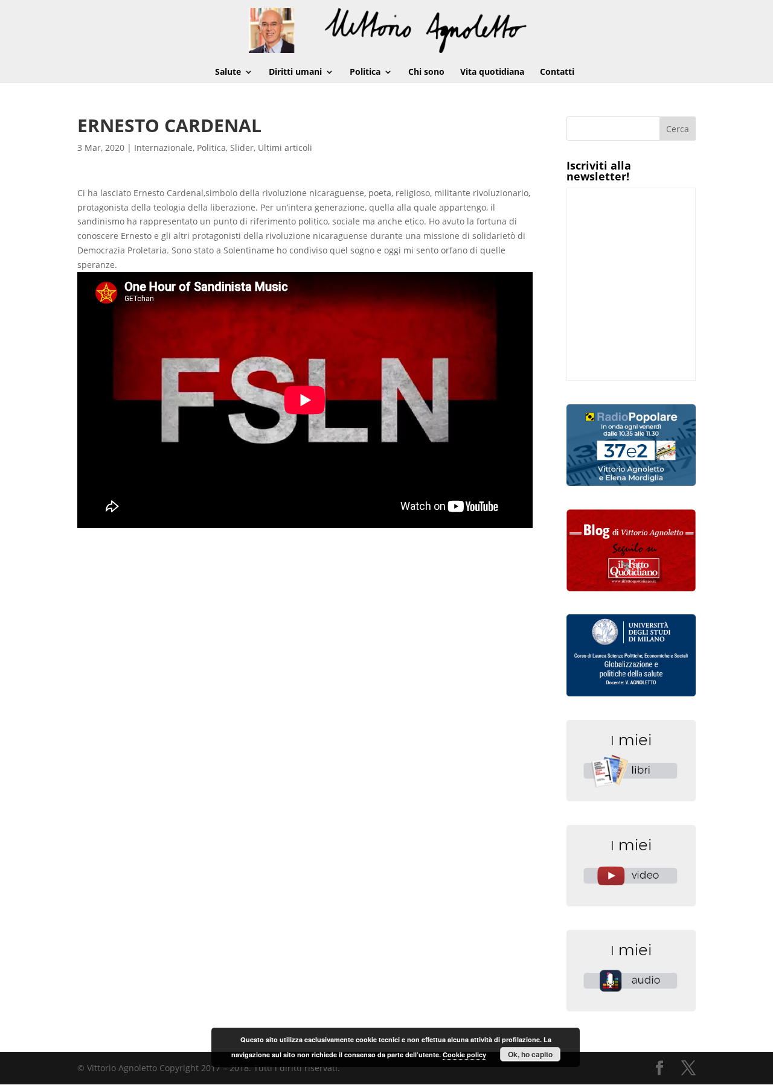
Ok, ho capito (530, 1054)
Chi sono (426, 72)
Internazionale (163, 147)
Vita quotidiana (492, 72)
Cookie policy (464, 1054)
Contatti (557, 72)
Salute (228, 72)
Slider (242, 147)
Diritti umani (295, 72)
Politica (365, 72)
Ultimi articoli (285, 147)
